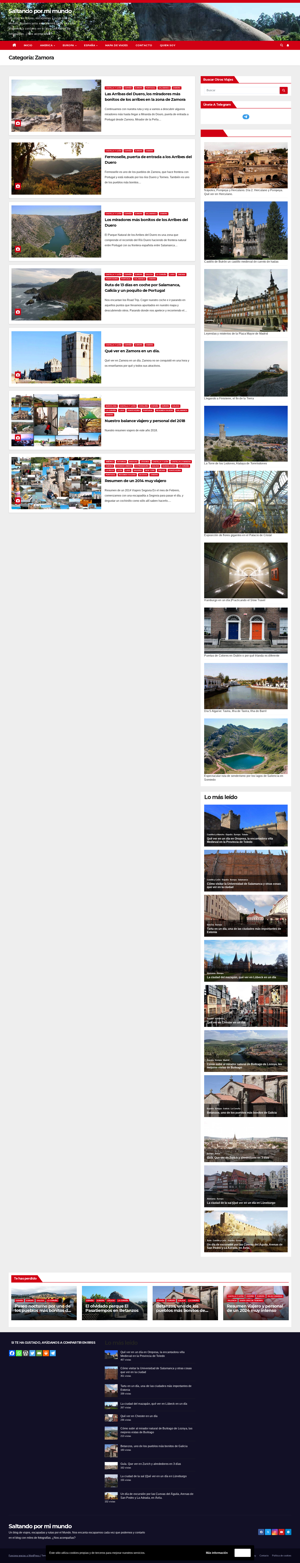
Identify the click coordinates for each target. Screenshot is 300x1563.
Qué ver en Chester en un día (139, 1416)
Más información (217, 1552)
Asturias (121, 462)
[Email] (39, 1353)
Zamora (176, 88)
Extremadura (142, 466)
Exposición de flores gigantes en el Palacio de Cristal (238, 535)
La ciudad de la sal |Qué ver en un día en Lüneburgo (153, 1476)
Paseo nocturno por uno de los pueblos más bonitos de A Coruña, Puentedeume (43, 1310)
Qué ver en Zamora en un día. (132, 351)
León (119, 470)
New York (150, 470)
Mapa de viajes (116, 45)
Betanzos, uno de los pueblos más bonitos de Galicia (180, 1310)
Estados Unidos (124, 466)
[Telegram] (53, 1353)
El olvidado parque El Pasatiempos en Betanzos (111, 1308)
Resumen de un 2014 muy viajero (135, 480)
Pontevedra (112, 279)
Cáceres (145, 462)
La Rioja (110, 470)
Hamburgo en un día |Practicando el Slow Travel (234, 600)
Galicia (149, 274)
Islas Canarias (275, 1296)
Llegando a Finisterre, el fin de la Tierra (229, 398)
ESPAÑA (90, 45)
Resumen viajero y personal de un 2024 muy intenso (255, 1308)
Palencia (232, 1300)
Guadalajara (169, 466)
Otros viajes (212, 133)
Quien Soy (168, 45)
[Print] (46, 1353)
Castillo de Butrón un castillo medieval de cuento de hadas (241, 261)
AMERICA (46, 45)
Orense (181, 274)
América (110, 462)
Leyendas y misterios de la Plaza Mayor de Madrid (236, 333)
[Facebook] (12, 1353)
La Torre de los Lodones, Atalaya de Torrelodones (235, 463)
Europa (138, 88)
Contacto (144, 45)
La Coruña (161, 274)
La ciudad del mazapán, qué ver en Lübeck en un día (153, 1403)
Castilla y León (113, 88)
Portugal (150, 88)
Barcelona (111, 406)
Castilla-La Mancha (181, 462)
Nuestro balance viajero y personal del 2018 (145, 420)
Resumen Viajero (164, 410)
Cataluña (143, 406)
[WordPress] (26, 1353)
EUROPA (69, 45)
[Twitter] (32, 1353)
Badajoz (133, 462)
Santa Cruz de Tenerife (251, 1300)
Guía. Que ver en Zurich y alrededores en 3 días (150, 1463)
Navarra (138, 470)
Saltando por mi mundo (40, 10)
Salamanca (164, 88)
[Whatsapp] (19, 1353)
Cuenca (109, 466)
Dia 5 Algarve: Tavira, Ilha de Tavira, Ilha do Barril (235, 711)
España (128, 88)
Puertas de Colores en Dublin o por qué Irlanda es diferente (241, 655)
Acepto (242, 1552)
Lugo (172, 274)
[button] (281, 45)
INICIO (28, 45)
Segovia (143, 475)
